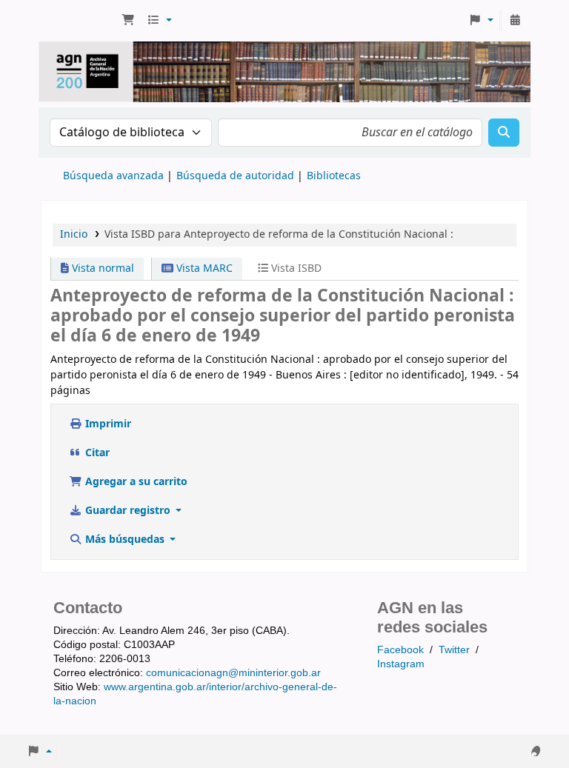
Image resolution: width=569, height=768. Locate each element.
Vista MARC (203, 268)
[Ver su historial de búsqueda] (515, 21)
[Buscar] (503, 132)
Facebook (400, 649)
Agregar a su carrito (134, 482)
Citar (96, 453)
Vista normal (101, 268)
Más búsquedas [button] (124, 539)
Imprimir (106, 424)
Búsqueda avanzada (113, 176)
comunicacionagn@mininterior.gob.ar (233, 672)
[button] (128, 21)
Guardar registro (127, 510)
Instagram (401, 664)
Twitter (454, 649)
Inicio (73, 234)
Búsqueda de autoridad (235, 176)
